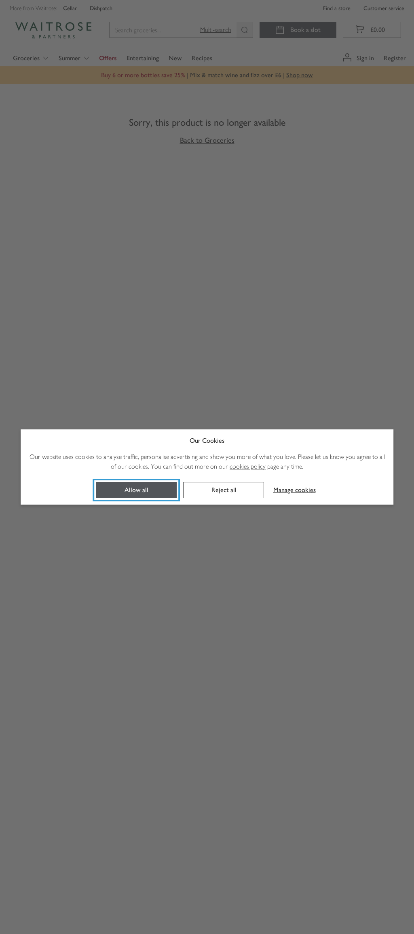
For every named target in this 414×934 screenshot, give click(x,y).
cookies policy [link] (248, 466)
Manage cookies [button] (294, 490)
